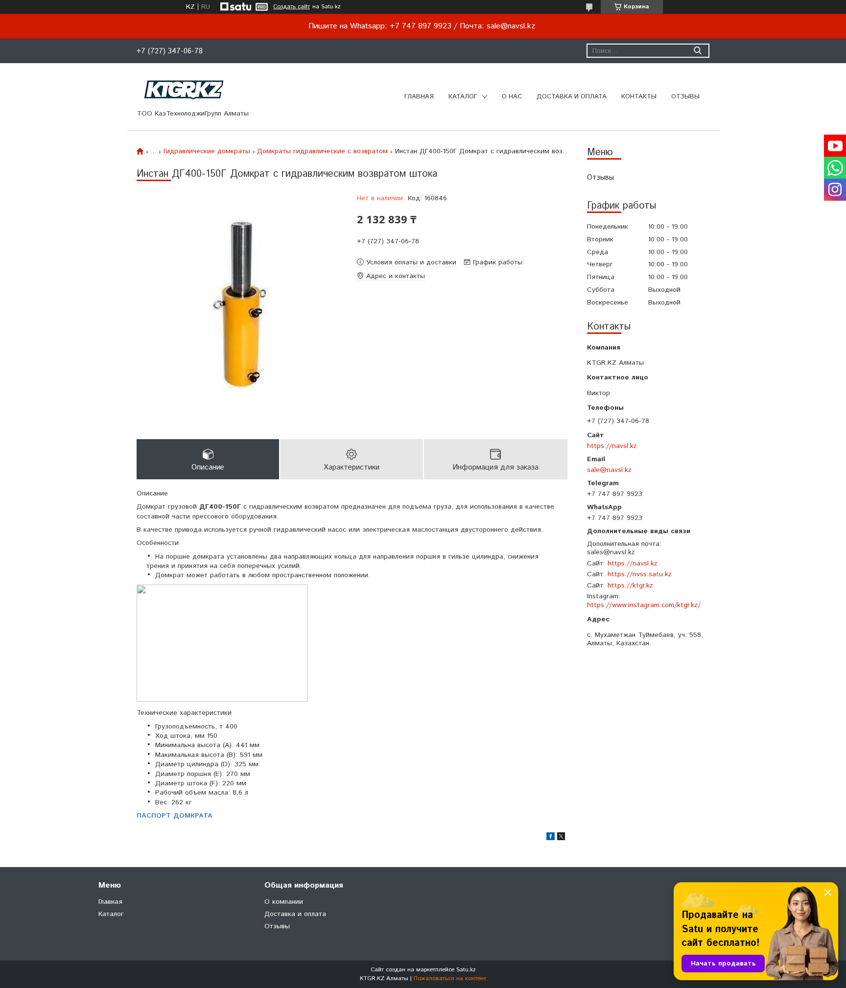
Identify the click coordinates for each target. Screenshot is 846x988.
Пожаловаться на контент (450, 978)
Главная (419, 96)
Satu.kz (466, 969)
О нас (512, 96)
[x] (561, 838)
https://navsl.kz (612, 445)
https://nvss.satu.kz (640, 574)
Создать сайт (291, 6)
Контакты (639, 96)
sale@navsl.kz (609, 469)
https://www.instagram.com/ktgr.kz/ (644, 605)
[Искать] (697, 51)
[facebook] (550, 838)
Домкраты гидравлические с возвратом (322, 151)
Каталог (462, 96)
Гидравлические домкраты (207, 151)
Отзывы (685, 96)
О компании (283, 902)
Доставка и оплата (572, 96)
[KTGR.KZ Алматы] (184, 89)
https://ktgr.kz (630, 585)
